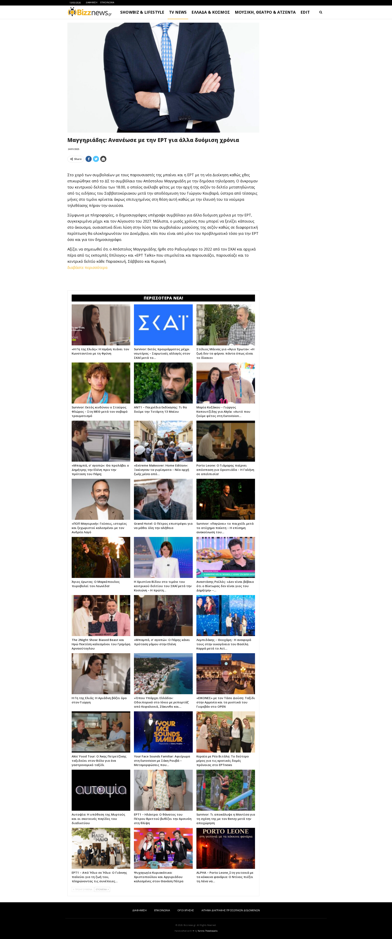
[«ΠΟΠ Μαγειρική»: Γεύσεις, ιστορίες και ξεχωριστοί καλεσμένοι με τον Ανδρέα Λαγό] (101, 499)
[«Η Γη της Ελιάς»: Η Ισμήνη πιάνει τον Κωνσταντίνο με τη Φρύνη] (101, 324)
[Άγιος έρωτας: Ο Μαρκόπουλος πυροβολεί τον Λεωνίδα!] (101, 557)
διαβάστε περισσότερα (87, 267)
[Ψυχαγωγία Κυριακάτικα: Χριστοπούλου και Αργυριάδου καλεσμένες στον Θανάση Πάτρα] (163, 848)
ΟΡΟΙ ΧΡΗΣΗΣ (185, 910)
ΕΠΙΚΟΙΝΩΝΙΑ (107, 2)
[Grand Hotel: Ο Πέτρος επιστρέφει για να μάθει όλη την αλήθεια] (163, 499)
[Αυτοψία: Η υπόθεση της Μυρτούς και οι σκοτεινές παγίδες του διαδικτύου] (101, 790)
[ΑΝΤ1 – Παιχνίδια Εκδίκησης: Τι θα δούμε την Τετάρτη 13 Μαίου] (163, 383)
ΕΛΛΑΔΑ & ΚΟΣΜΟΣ (211, 12)
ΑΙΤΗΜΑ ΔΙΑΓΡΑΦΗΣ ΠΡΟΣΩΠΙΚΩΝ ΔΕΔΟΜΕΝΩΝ (231, 910)
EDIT (305, 12)
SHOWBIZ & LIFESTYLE (142, 12)
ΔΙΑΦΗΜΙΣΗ (91, 2)
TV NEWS (178, 12)
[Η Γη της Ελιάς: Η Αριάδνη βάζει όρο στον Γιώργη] (101, 673)
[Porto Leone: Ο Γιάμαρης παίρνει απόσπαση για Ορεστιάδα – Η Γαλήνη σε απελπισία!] (225, 441)
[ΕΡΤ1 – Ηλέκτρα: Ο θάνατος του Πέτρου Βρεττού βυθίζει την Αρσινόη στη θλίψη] (163, 790)
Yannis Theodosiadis (207, 930)
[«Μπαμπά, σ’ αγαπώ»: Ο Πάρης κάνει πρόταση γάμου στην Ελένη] (163, 615)
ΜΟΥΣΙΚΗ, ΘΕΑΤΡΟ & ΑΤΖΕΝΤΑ (265, 12)
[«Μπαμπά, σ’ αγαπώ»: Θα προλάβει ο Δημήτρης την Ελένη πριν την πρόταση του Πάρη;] (101, 441)
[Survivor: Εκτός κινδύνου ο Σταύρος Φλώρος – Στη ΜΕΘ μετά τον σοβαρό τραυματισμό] (101, 383)
